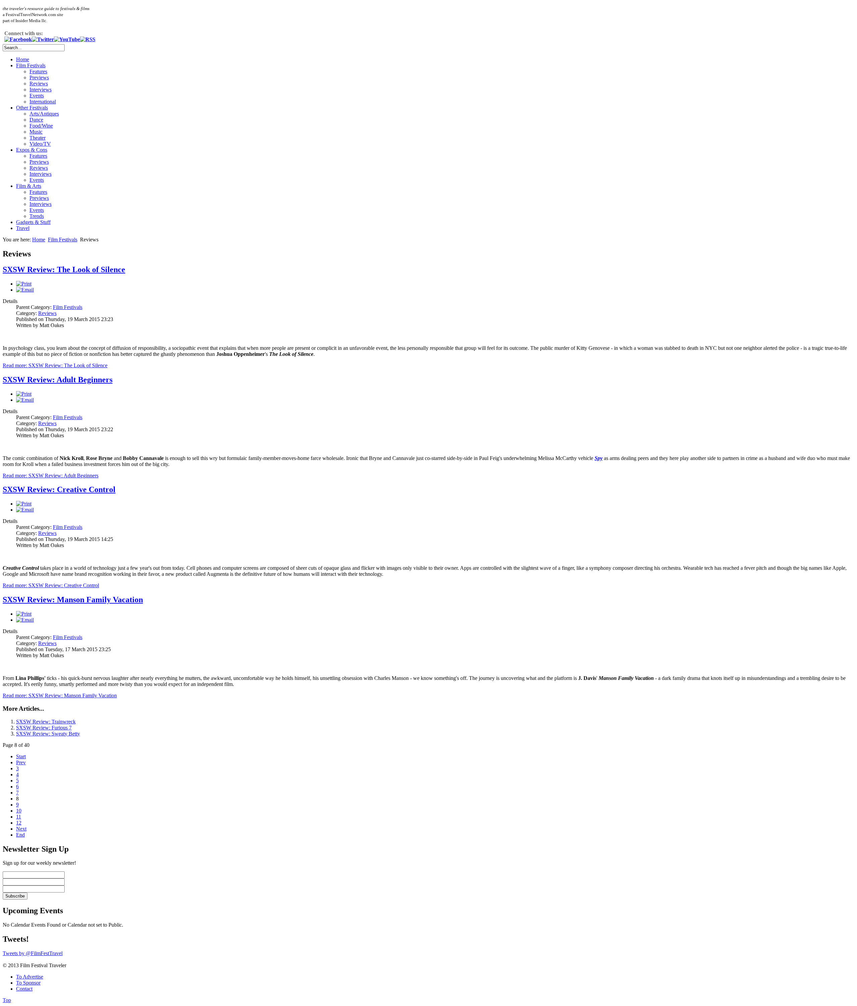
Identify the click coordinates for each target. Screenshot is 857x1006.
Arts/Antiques (44, 114)
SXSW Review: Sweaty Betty (48, 734)
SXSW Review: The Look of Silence (64, 269)
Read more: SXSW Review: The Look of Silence (55, 365)
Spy (599, 458)
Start (21, 756)
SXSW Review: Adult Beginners (57, 379)
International (42, 101)
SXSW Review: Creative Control (59, 489)
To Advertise (29, 977)
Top (7, 1000)
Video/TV (40, 144)
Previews (39, 77)
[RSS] (87, 39)
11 (18, 817)
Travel (22, 228)
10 (18, 811)
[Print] (23, 284)
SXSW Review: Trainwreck (46, 721)
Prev (21, 762)
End (20, 835)
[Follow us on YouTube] (67, 39)
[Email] (25, 290)
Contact (24, 989)
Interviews (40, 89)
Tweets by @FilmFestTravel (33, 953)
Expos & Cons (31, 150)
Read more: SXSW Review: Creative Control (51, 585)
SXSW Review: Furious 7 (44, 727)
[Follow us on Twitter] (43, 39)
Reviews (38, 83)
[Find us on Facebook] (18, 39)
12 (18, 823)
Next (21, 829)
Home (22, 59)
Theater (37, 138)
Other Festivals (32, 107)
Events (36, 95)
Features (38, 71)
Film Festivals (31, 65)
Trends (36, 216)
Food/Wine (41, 126)
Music (36, 132)
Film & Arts (28, 186)
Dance (36, 120)
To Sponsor (28, 983)
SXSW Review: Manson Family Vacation (73, 599)
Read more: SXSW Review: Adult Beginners (50, 475)
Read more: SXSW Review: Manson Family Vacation (60, 695)
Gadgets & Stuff (33, 222)
